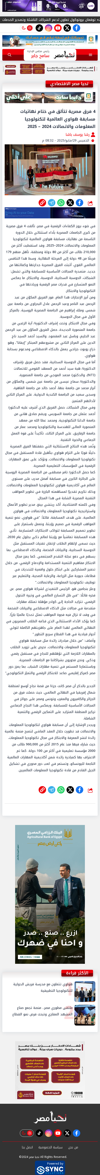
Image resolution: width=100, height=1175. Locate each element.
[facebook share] (79, 202)
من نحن (73, 1147)
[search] (9, 55)
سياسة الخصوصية (50, 1147)
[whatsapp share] (61, 202)
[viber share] (51, 202)
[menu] (90, 55)
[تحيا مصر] (50, 1117)
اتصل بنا (27, 1147)
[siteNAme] (64, 55)
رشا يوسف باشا (78, 134)
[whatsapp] (42, 202)
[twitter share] (70, 202)
